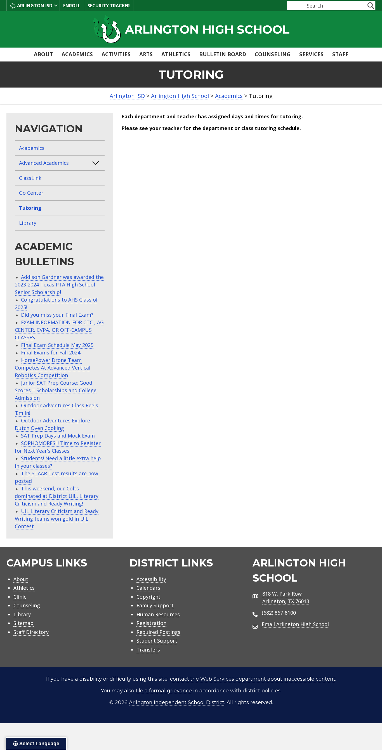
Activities (116, 54)
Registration (151, 623)
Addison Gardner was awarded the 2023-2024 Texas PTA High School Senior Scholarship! (59, 284)
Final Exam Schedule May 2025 (57, 345)
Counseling (273, 54)
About (43, 54)
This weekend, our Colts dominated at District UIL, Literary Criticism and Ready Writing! (56, 496)
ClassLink (30, 178)
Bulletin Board (222, 54)
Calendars (148, 587)
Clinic (19, 596)
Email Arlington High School (295, 624)
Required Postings (158, 632)
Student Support (156, 640)
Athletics (175, 54)
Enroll (72, 6)
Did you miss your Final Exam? (57, 314)
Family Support (155, 605)
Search (294, 6)
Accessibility (151, 579)
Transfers (148, 649)
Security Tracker (109, 6)
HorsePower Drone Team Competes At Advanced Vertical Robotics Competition (52, 367)
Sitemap (23, 623)
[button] (56, 5)
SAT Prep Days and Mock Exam (58, 435)
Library (27, 222)
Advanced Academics (44, 162)
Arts (146, 54)
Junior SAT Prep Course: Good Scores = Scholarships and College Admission (55, 390)
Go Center (31, 192)
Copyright (148, 596)
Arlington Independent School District (176, 702)
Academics (77, 54)
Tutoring (30, 207)
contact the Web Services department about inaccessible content (252, 679)
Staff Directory (31, 632)
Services (311, 54)
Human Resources (158, 614)
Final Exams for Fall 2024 (50, 352)
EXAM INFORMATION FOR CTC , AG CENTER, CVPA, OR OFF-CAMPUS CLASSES (59, 330)
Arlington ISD (34, 6)
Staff (340, 54)
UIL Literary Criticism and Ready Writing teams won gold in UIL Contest (56, 519)
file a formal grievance (164, 691)
